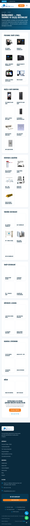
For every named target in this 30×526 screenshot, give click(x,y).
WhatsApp (27, 1)
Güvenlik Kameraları (6, 456)
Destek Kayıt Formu (6, 518)
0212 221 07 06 (12, 1)
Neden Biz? (4, 465)
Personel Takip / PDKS (7, 444)
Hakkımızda (4, 463)
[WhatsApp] (27, 518)
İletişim (3, 475)
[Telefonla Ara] (27, 513)
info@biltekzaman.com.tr (9, 491)
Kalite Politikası (5, 521)
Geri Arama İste (15, 500)
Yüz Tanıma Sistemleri (6, 449)
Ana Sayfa (4, 12)
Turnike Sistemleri (5, 446)
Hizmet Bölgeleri (5, 468)
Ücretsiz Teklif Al (15, 410)
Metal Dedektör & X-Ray (7, 454)
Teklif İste (21, 5)
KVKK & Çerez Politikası (6, 523)
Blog (3, 472)
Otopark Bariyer (5, 451)
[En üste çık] (27, 523)
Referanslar (4, 470)
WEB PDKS (4, 1)
